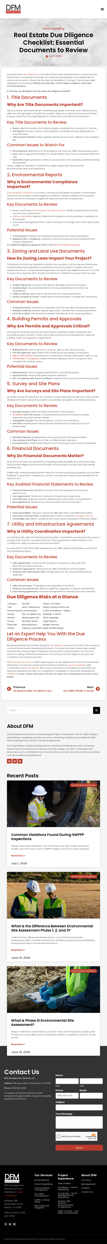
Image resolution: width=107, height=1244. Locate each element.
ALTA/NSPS (18, 414)
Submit (79, 1147)
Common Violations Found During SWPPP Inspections (47, 836)
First (58, 1085)
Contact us (12, 673)
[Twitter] (10, 1224)
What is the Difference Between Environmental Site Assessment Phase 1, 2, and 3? (52, 928)
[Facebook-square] (9, 761)
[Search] (96, 710)
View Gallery (64, 1183)
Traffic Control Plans (42, 1200)
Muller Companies (13, 1193)
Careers (85, 1188)
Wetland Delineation (22, 216)
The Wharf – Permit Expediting (68, 1188)
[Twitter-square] (14, 761)
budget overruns (84, 515)
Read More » (18, 856)
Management (88, 1184)
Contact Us (87, 1192)
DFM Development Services (20, 662)
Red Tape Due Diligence (42, 1206)
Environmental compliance (20, 192)
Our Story (86, 1180)
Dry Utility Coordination (42, 1194)
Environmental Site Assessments (48, 210)
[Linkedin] (20, 761)
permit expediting (76, 665)
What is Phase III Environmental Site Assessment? (42, 1022)
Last (82, 1085)
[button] (102, 9)
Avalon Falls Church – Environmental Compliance (65, 1204)
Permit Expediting (53, 28)
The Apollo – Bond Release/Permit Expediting (67, 1195)
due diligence (30, 74)
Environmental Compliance (42, 1189)
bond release (32, 668)
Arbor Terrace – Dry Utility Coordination (68, 1212)
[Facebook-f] (5, 1224)
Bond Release (42, 1180)
